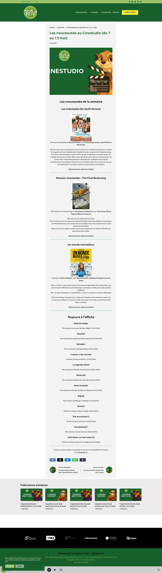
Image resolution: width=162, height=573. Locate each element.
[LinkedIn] (138, 1)
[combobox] (28, 1)
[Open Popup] (60, 569)
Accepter (10, 566)
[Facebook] (129, 1)
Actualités (106, 12)
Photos (116, 12)
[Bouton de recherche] (36, 1)
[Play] (49, 569)
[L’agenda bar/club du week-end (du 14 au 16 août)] (81, 495)
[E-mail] (83, 460)
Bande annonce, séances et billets (81, 169)
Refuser (19, 566)
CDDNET (85, 562)
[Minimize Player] (158, 569)
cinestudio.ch (82, 452)
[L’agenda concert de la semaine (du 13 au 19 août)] (106, 495)
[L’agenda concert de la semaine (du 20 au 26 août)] (56, 495)
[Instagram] (135, 1)
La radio (94, 12)
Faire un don (130, 12)
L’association (81, 12)
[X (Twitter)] (132, 1)
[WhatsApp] (75, 460)
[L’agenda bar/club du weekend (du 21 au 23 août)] (31, 495)
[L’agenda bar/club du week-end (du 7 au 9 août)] (130, 495)
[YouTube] (140, 1)
